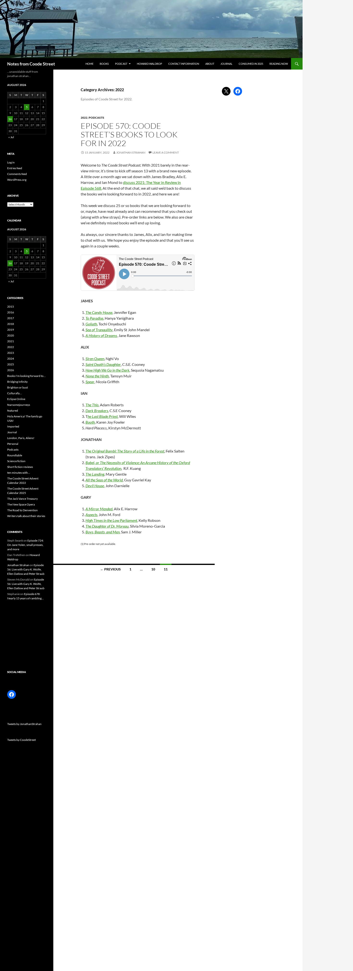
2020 (10, 335)
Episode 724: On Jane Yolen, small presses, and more (25, 545)
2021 (10, 341)
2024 (10, 358)
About (209, 63)
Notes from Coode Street (31, 63)
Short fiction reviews (20, 467)
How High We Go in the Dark (107, 370)
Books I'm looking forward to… (26, 376)
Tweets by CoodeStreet (21, 740)
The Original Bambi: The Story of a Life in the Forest (124, 451)
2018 (10, 324)
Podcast (121, 63)
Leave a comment (165, 152)
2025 (10, 364)
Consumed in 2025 (251, 63)
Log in (11, 162)
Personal (12, 444)
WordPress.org (16, 179)
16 (10, 119)
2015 (10, 306)
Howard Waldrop (149, 63)
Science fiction (16, 461)
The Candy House (98, 312)
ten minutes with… (18, 472)
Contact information (183, 63)
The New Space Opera (21, 504)
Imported (13, 426)
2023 (10, 353)
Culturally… (14, 393)
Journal (226, 63)
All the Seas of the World (104, 480)
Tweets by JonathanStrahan (24, 724)
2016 (10, 312)
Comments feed (17, 174)
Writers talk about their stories (26, 516)
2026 (10, 370)
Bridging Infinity (17, 381)
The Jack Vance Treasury (22, 498)
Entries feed (14, 168)
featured (12, 410)
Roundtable (14, 455)
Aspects (91, 514)
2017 (10, 318)
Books (104, 63)
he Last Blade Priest (103, 416)
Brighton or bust (17, 387)
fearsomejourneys (18, 405)
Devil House (94, 485)
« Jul (11, 137)
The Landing (94, 474)
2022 (84, 117)
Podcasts (96, 117)
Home (89, 63)
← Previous (110, 569)
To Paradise (94, 318)
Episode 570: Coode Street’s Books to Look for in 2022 (129, 134)
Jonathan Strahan (130, 152)
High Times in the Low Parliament (111, 520)
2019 (10, 329)
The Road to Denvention (22, 510)
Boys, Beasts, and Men (102, 532)
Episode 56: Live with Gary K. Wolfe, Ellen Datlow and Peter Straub (25, 569)
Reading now (278, 63)
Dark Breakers (96, 410)
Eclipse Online (16, 399)
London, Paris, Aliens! (20, 438)
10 (153, 569)
